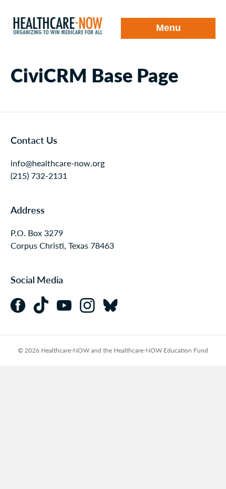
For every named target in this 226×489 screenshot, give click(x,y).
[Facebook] (22, 304)
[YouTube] (68, 304)
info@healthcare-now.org (58, 163)
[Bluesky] (113, 304)
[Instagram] (91, 304)
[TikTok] (45, 304)
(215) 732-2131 (39, 175)
